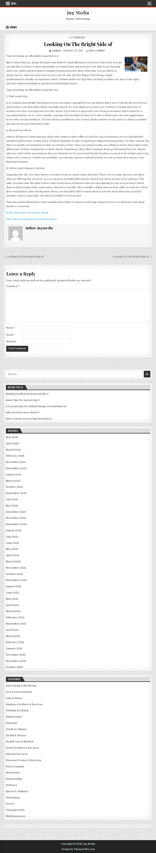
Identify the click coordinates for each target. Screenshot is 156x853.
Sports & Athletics (17, 791)
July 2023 (12, 536)
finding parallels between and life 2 (27, 393)
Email (10, 334)
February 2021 (15, 642)
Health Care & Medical (19, 741)
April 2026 (12, 443)
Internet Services (17, 754)
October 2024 (14, 486)
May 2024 (12, 505)
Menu (13, 3)
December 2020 (16, 654)
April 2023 (12, 555)
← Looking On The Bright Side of (24, 256)
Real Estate (13, 772)
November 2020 (16, 661)
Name (10, 327)
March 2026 (13, 449)
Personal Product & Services (23, 760)
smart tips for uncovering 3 (23, 400)
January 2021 (14, 648)
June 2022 (12, 592)
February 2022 (15, 617)
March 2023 (13, 561)
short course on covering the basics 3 (29, 418)
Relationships (14, 778)
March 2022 (13, 611)
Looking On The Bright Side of (78, 44)
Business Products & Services (24, 704)
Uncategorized (15, 809)
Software (11, 785)
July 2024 (12, 499)
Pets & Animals (15, 766)
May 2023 (12, 549)
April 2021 (12, 629)
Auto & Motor (14, 698)
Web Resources (15, 816)
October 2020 (14, 667)
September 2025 (16, 468)
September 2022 (16, 580)
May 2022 (12, 598)
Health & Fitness (16, 735)
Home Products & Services (22, 747)
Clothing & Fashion (17, 710)
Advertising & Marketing (21, 685)
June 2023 (12, 543)
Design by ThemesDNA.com (78, 849)
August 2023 (13, 530)
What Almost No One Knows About (27, 212)
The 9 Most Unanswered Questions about (31, 219)
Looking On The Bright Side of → (132, 256)
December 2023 (16, 511)
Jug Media (78, 12)
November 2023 (16, 517)
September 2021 (16, 623)
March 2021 (13, 636)
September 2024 (16, 493)
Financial (11, 723)
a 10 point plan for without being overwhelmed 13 (36, 406)
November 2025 (16, 462)
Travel (10, 803)
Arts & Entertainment (19, 691)
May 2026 (12, 437)
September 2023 (16, 524)
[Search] (149, 3)
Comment (13, 286)
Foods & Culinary (16, 729)
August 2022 (13, 586)
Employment (14, 716)
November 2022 (16, 567)
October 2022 (14, 574)
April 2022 (12, 605)
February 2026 (15, 455)
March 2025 (13, 480)
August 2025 (13, 474)
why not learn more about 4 (22, 412)
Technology (78, 37)
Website (11, 341)
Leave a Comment (96, 50)
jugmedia (56, 50)
